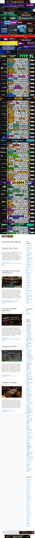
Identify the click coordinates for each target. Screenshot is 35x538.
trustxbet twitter (29, 447)
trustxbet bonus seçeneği (29, 354)
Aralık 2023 (28, 507)
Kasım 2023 (28, 508)
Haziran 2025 (28, 483)
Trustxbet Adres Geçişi (10, 248)
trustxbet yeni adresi (29, 454)
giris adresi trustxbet (28, 329)
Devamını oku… (18, 297)
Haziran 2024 (28, 498)
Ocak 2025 (28, 488)
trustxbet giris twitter (29, 376)
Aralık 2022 (28, 524)
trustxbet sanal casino (28, 434)
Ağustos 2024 (28, 495)
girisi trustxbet (28, 330)
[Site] (17, 60)
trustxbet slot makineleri (29, 436)
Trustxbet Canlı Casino (29, 359)
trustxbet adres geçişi (6, 263)
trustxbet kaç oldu (29, 409)
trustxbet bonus (29, 353)
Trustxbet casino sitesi (29, 365)
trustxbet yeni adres (29, 452)
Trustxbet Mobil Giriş (9, 346)
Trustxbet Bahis (28, 344)
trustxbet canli (29, 355)
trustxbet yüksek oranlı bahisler (29, 457)
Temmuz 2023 (28, 514)
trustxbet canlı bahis (29, 357)
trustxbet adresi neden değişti (29, 340)
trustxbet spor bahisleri (29, 437)
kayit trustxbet (28, 335)
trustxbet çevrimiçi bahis (29, 458)
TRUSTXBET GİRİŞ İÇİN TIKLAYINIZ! (17, 35)
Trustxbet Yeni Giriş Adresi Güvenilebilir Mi (11, 272)
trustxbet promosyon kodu (29, 429)
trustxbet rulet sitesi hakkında (29, 433)
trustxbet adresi (29, 338)
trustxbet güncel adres (29, 392)
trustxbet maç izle (29, 410)
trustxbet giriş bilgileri (28, 385)
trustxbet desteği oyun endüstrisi (28, 370)
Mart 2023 (28, 520)
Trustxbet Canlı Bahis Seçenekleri (9, 309)
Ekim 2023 (28, 510)
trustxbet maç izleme (29, 413)
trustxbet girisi (28, 374)
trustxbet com (28, 368)
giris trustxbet (28, 331)
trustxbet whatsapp (28, 449)
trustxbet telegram (28, 441)
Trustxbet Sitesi (28, 435)
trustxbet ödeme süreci (28, 459)
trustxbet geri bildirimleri (29, 372)
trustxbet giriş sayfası (28, 386)
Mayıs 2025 (28, 485)
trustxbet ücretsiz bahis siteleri (29, 460)
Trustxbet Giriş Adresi (29, 383)
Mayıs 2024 (28, 499)
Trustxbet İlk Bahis (29, 295)
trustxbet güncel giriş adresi (29, 396)
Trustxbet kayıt (28, 408)
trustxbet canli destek (29, 356)
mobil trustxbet (28, 336)
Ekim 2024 (28, 492)
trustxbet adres (28, 337)
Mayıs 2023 (28, 517)
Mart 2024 (28, 502)
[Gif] (17, 98)
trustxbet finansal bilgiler (29, 371)
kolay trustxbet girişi (5, 338)
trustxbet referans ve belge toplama (29, 430)
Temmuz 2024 (28, 496)
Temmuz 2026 (28, 479)
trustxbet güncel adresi (29, 394)
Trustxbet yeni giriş (29, 456)
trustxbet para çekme (28, 423)
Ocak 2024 (28, 505)
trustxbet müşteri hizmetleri (28, 416)
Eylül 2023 (28, 511)
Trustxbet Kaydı (28, 407)
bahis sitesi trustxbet (28, 325)
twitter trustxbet (29, 469)
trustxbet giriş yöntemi (28, 387)
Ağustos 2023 (28, 513)
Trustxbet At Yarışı (29, 252)
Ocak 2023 (28, 523)
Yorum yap (4, 265)
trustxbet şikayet (28, 465)
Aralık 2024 (28, 489)
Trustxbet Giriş (28, 247)
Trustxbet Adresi (29, 245)
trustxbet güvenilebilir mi (28, 398)
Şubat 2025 (28, 486)
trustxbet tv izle (29, 446)
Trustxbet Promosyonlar (6, 262)
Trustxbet (27, 251)
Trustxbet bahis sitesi (29, 347)
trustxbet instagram (28, 406)
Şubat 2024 (28, 504)
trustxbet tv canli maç (28, 444)
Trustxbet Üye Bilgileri (9, 382)
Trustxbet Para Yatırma (12, 263)
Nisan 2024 (28, 501)
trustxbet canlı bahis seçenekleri (13, 338)
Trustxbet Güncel (28, 389)
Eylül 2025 (28, 482)
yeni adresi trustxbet (28, 471)
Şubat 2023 (28, 521)
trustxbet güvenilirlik (28, 400)
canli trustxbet (29, 327)
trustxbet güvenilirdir (28, 399)
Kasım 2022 (28, 526)
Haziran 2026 (28, 480)
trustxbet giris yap (29, 377)
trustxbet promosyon (28, 427)
